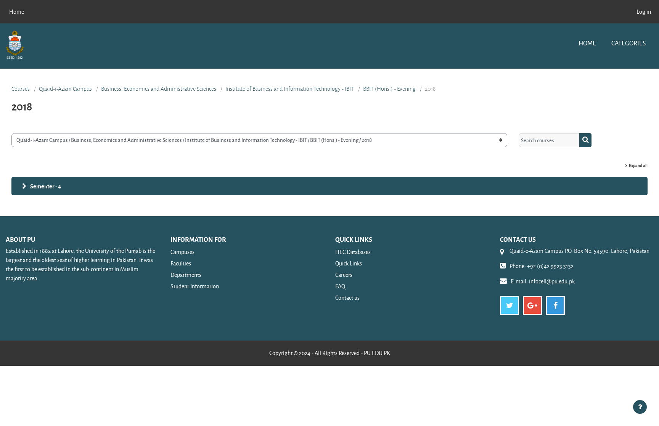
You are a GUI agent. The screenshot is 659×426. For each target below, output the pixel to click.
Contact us (347, 298)
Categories (628, 43)
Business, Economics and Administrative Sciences (158, 89)
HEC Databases (353, 252)
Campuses (182, 252)
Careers (343, 275)
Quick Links (348, 263)
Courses (20, 89)
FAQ (340, 286)
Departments (185, 275)
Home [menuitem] (16, 12)
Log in (643, 12)
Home (587, 43)
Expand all (638, 165)
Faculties (180, 263)
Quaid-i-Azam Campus (65, 89)
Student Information (194, 286)
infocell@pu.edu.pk (552, 281)
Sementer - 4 (45, 186)
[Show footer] (640, 407)
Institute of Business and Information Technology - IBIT (289, 89)
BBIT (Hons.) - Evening (389, 89)
